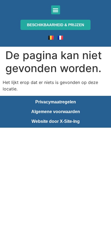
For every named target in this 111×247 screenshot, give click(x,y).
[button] (55, 9)
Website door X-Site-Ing (56, 121)
